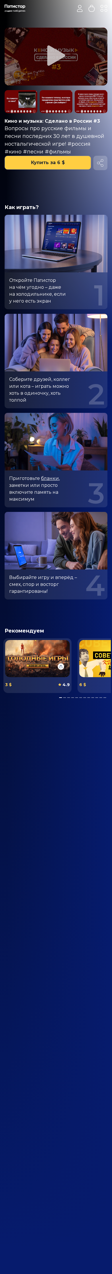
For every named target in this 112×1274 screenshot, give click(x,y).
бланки (50, 478)
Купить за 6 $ (48, 162)
